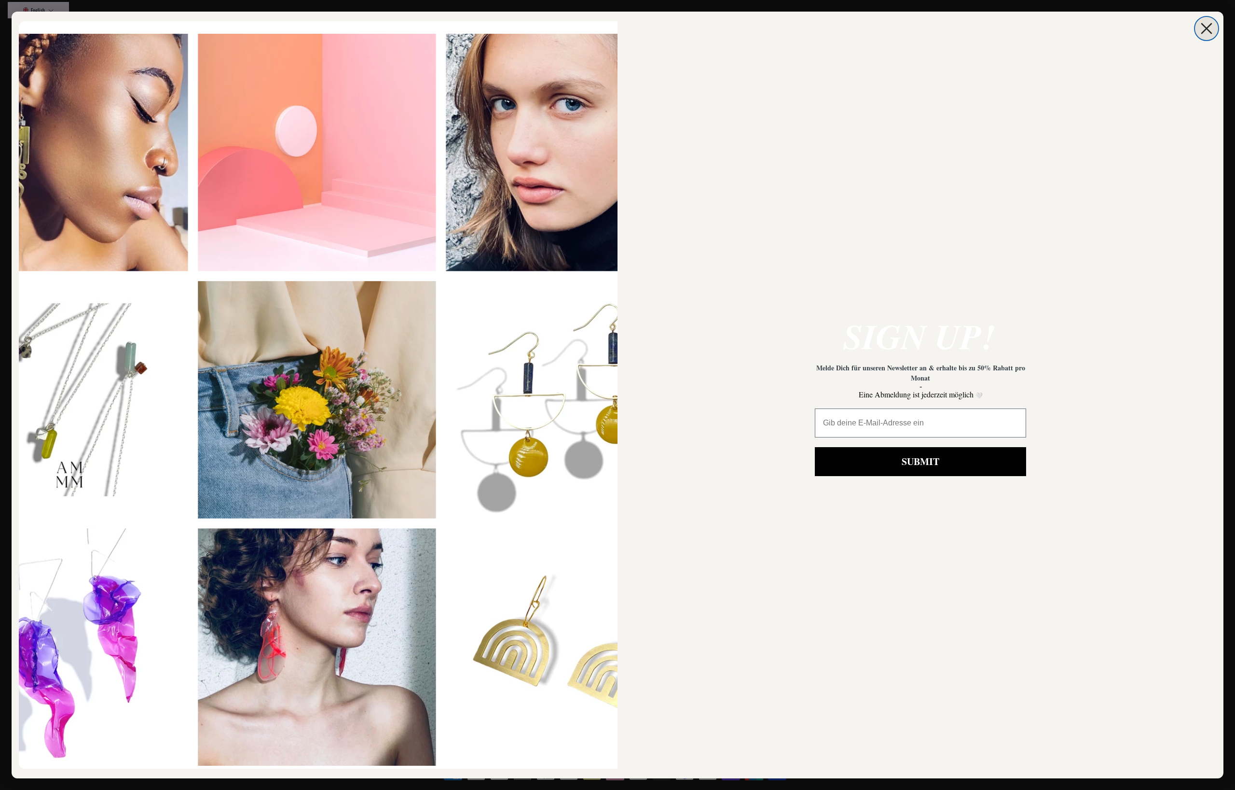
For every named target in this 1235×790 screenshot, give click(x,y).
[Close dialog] (1206, 28)
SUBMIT (920, 461)
